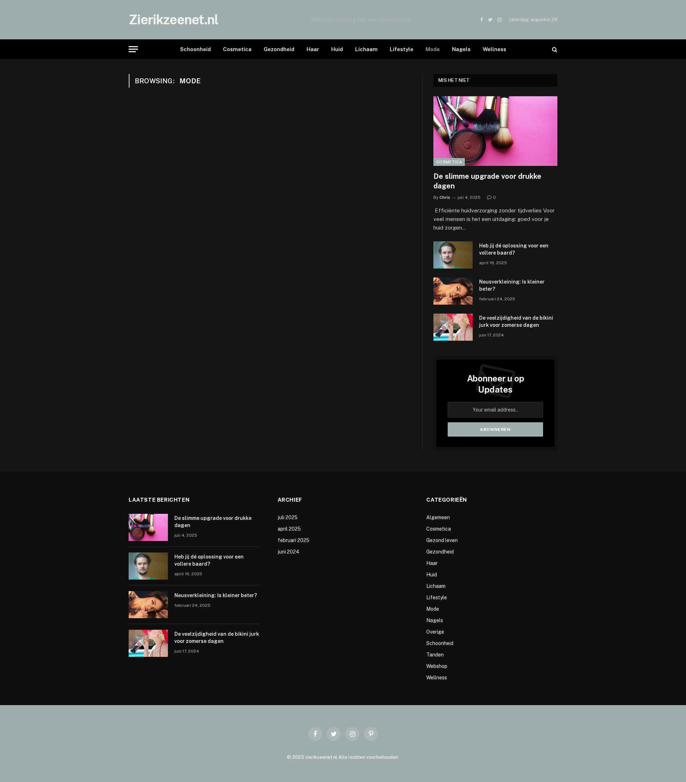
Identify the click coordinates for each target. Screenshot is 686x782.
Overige (435, 632)
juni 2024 (288, 552)
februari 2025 (293, 540)
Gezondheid (279, 49)
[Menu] (133, 49)
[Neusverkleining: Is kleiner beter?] (453, 291)
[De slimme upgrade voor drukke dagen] (495, 131)
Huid (337, 49)
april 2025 (289, 529)
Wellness (494, 49)
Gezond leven (442, 540)
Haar (313, 49)
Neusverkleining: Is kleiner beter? (512, 285)
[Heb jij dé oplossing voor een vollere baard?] (453, 255)
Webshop (436, 666)
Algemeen (438, 517)
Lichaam (366, 49)
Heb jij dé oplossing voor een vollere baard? (361, 20)
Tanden (435, 655)
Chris (444, 197)
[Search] (554, 49)
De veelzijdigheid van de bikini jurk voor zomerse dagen (516, 321)
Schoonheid (195, 49)
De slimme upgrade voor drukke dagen (487, 181)
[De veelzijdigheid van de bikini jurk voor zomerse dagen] (453, 327)
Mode (433, 49)
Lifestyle (401, 49)
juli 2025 (288, 517)
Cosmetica (237, 49)
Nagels (461, 49)
